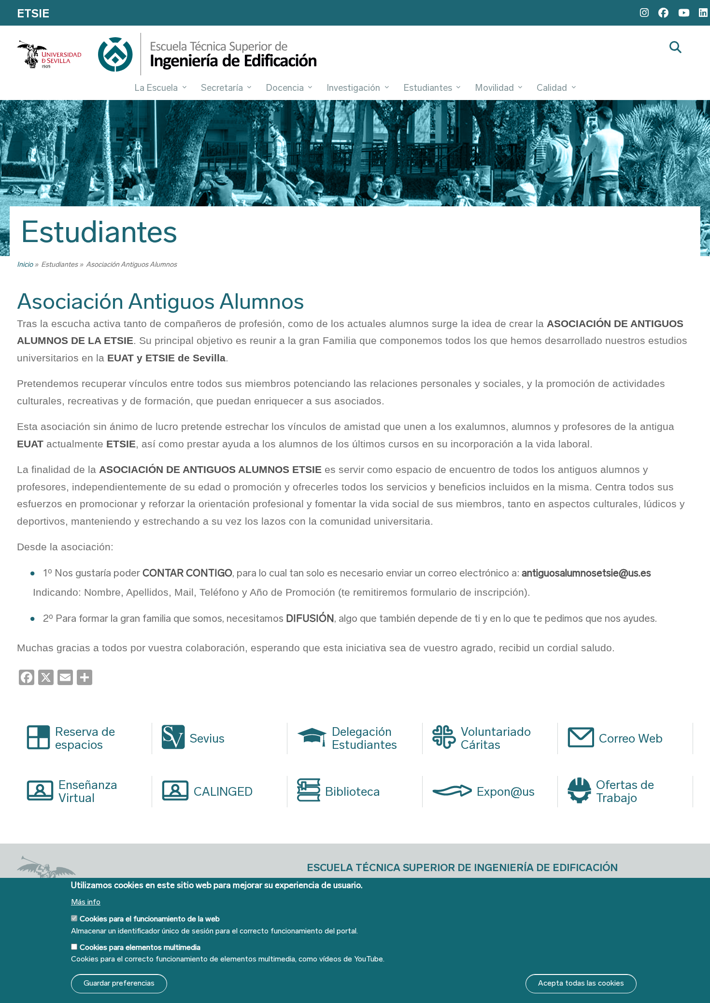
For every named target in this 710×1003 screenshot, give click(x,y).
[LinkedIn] (703, 12)
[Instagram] (644, 12)
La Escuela (156, 87)
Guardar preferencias (119, 983)
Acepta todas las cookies (581, 983)
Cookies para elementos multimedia (140, 947)
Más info (85, 902)
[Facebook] (663, 12)
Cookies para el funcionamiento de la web (150, 918)
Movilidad (494, 87)
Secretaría (222, 87)
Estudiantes (427, 87)
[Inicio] (207, 57)
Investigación (353, 87)
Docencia (285, 87)
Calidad (552, 87)
